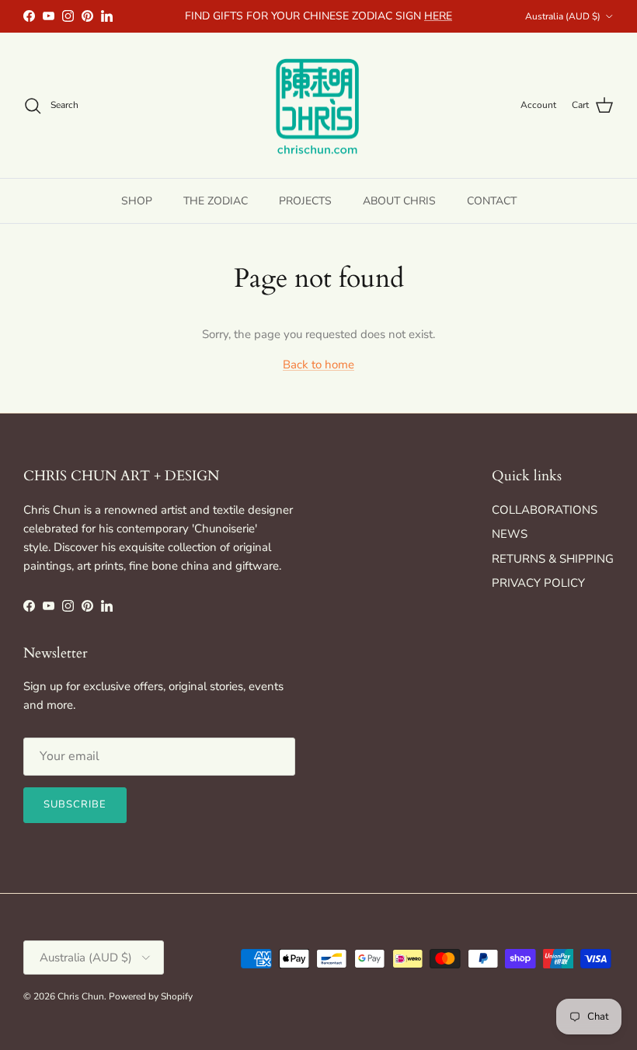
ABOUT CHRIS (399, 201)
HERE (438, 16)
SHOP (136, 201)
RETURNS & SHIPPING (553, 559)
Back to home (318, 364)
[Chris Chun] (318, 105)
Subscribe (75, 804)
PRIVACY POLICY (538, 583)
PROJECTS (305, 201)
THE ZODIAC (215, 201)
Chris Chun (80, 996)
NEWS (509, 534)
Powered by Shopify (151, 996)
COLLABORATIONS (544, 510)
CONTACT (492, 201)
